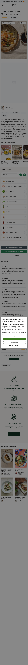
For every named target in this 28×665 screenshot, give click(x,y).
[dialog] (14, 332)
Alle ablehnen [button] (14, 342)
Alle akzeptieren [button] (14, 339)
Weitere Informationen (16, 334)
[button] (14, 336)
